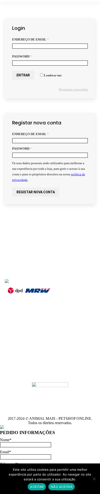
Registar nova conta (36, 192)
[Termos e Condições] (50, 323)
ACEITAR (36, 487)
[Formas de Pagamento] (50, 313)
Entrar (23, 75)
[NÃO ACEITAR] (94, 478)
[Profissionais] (50, 325)
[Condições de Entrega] (50, 310)
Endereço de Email (30, 39)
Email (5, 452)
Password (22, 56)
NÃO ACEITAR (61, 487)
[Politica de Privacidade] (50, 320)
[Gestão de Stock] (50, 315)
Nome (5, 440)
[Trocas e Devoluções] (50, 318)
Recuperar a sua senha (73, 89)
